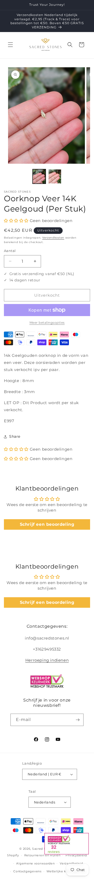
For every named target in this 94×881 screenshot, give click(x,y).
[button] (10, 44)
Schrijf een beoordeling (47, 524)
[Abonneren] (77, 720)
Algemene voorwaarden (35, 863)
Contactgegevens (27, 871)
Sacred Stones (43, 849)
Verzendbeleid (71, 863)
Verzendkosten (53, 237)
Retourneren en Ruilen (42, 855)
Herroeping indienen (47, 660)
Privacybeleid (76, 855)
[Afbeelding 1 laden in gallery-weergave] (39, 176)
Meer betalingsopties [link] (47, 322)
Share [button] (14, 436)
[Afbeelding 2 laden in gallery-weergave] (54, 176)
